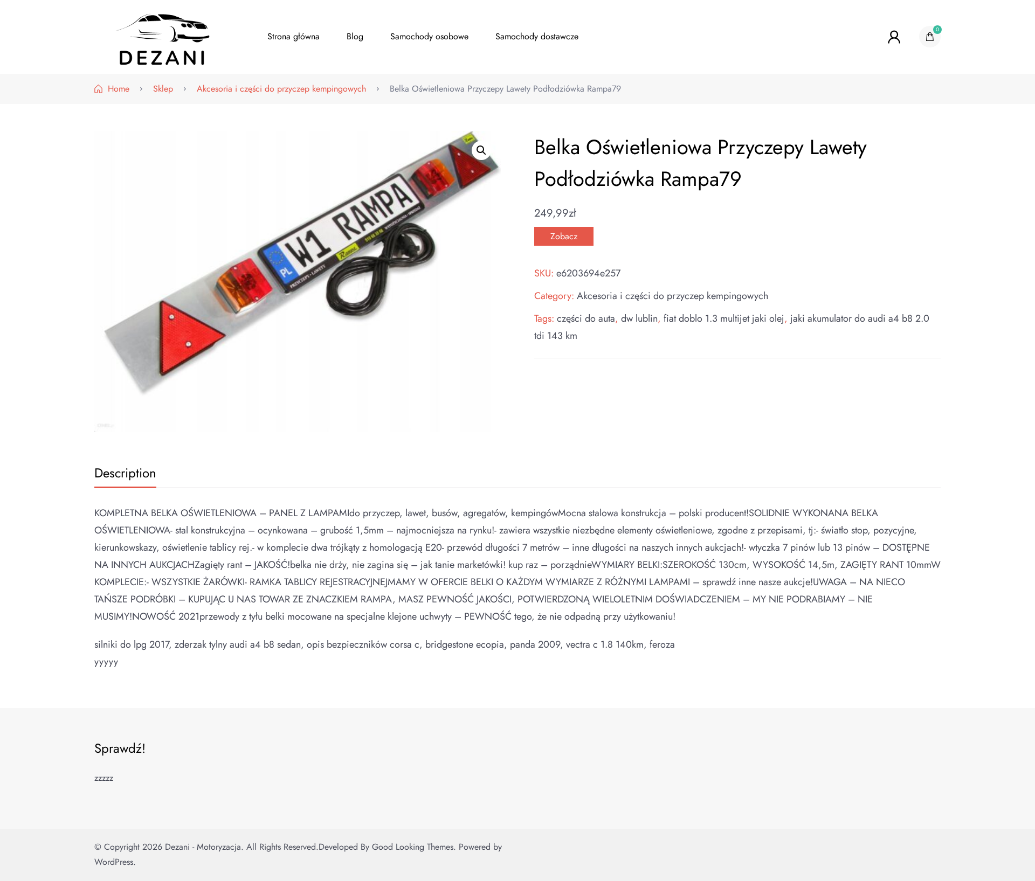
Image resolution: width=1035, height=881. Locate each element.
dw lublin (639, 318)
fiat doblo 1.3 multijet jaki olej (724, 318)
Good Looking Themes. (414, 847)
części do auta (586, 318)
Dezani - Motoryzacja (203, 847)
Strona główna (293, 36)
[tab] (124, 474)
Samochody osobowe (429, 36)
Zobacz (563, 236)
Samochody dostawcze (536, 36)
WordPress (113, 862)
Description (125, 472)
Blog (355, 36)
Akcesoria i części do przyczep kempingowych (672, 296)
